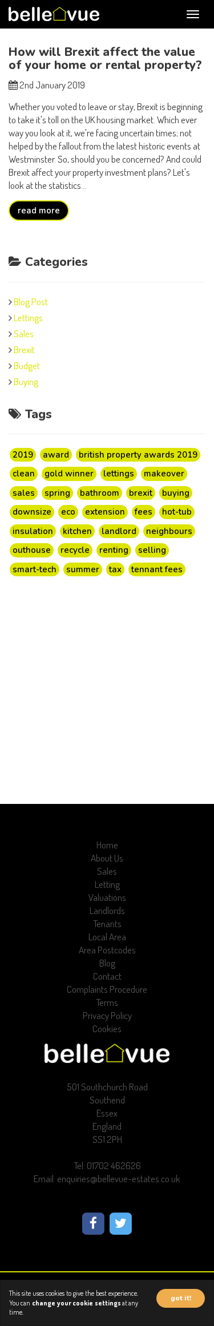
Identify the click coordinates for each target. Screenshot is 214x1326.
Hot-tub (177, 512)
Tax (115, 569)
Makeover (164, 473)
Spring (57, 493)
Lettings (28, 318)
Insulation (33, 531)
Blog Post (31, 302)
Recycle (75, 550)
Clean (24, 473)
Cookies (107, 1028)
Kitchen (77, 531)
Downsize (32, 512)
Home (107, 845)
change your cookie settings (76, 1303)
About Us (107, 858)
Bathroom (99, 493)
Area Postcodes (107, 950)
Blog (107, 963)
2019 (23, 454)
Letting (107, 884)
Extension (105, 512)
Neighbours (169, 531)
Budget (27, 365)
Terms (107, 1002)
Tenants (107, 923)
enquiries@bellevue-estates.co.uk (118, 1178)
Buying (26, 381)
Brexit (24, 349)
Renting (113, 550)
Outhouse (32, 550)
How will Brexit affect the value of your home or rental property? (105, 58)
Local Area (107, 937)
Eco (68, 512)
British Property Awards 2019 (138, 454)
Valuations (107, 897)
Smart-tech (34, 569)
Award (56, 454)
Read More (39, 210)
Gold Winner (69, 473)
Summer (82, 569)
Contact (107, 976)
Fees (143, 512)
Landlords (107, 910)
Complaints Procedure (107, 989)
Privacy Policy (107, 1015)
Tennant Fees (157, 569)
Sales (24, 333)
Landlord (119, 531)
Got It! (181, 1298)
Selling (152, 550)
